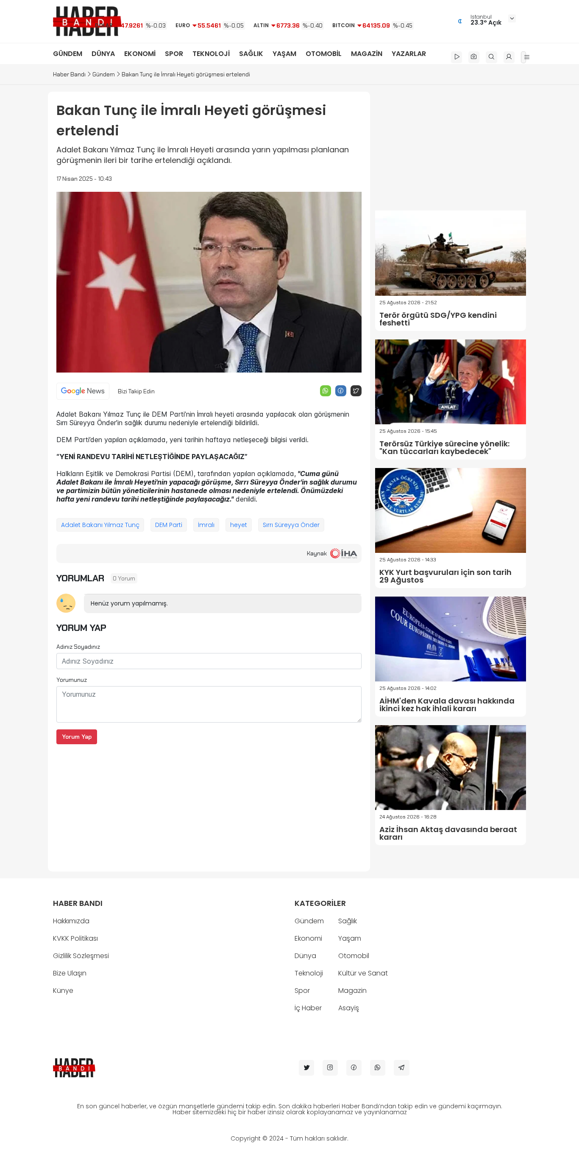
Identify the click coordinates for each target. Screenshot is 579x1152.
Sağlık (347, 921)
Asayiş (348, 1008)
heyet (238, 525)
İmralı (206, 525)
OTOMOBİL (324, 54)
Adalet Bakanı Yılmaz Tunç (100, 525)
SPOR (174, 54)
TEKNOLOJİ (211, 54)
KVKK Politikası (75, 938)
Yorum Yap (77, 736)
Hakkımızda (71, 921)
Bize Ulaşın (69, 973)
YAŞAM (284, 54)
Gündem (103, 74)
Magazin (352, 990)
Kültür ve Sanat (363, 973)
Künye (63, 990)
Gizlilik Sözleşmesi (81, 956)
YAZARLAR (409, 54)
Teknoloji (309, 973)
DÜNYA (103, 54)
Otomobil (353, 956)
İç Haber (308, 1008)
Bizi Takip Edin (136, 391)
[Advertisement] (209, 803)
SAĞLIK (251, 54)
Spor (302, 990)
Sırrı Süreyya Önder (291, 525)
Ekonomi (308, 938)
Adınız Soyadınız (78, 647)
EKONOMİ (140, 54)
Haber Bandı (69, 74)
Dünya (305, 956)
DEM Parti (168, 525)
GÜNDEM (67, 54)
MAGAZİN (366, 54)
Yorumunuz (71, 680)
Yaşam (349, 938)
